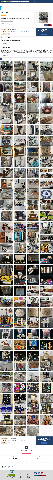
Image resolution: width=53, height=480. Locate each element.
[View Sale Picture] (46, 76)
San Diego (7, 467)
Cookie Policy (28, 477)
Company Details (26, 31)
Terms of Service (29, 473)
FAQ (20, 473)
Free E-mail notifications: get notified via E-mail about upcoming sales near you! (26, 471)
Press (27, 475)
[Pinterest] (42, 473)
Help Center (28, 476)
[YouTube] (40, 473)
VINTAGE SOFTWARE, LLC (14, 476)
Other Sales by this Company (8, 7)
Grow (21, 475)
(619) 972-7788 (13, 442)
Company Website (13, 31)
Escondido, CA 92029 (10, 466)
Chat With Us (12, 474)
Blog (20, 476)
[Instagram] (38, 473)
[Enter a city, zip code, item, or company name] (28, 1)
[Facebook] (35, 473)
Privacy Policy (29, 474)
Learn (21, 474)
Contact (21, 477)
